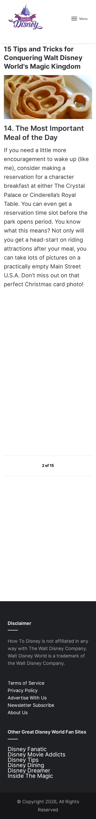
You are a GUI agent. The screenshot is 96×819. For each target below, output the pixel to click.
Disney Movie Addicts (37, 754)
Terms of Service (26, 683)
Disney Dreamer (29, 770)
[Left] (30, 465)
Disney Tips (23, 759)
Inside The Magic (30, 775)
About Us (18, 712)
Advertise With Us (27, 697)
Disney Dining (26, 765)
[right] (66, 465)
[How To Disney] (26, 17)
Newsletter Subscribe (31, 705)
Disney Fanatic (27, 749)
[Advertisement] (42, 403)
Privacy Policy (23, 690)
